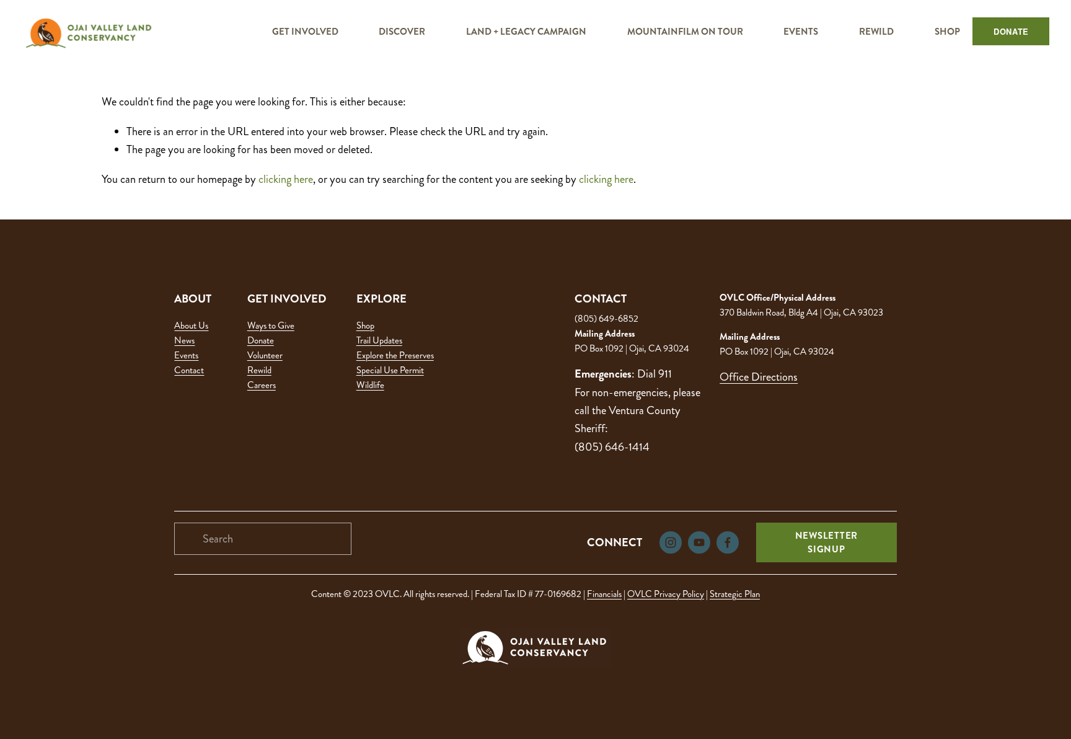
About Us (191, 325)
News (184, 340)
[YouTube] (699, 542)
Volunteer (265, 355)
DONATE (1011, 31)
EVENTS (800, 31)
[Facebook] (727, 542)
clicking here (285, 179)
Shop (365, 325)
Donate (260, 340)
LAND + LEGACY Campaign (526, 31)
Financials (604, 594)
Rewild (259, 370)
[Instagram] (670, 542)
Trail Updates (379, 340)
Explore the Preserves (395, 355)
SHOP (947, 31)
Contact (189, 370)
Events (186, 355)
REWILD (876, 31)
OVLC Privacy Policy (665, 594)
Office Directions (759, 377)
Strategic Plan (735, 594)
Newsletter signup (826, 542)
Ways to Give (270, 325)
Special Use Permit (390, 370)
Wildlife (370, 385)
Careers (261, 385)
